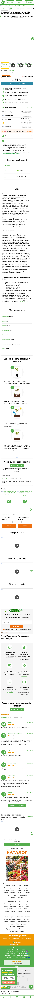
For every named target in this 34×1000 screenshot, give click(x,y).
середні (8, 325)
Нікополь (20, 893)
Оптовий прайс (14, 931)
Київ (20, 885)
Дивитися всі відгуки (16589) (17, 805)
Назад (5, 9)
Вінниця (19, 890)
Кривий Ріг (26, 890)
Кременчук (18, 909)
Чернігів (13, 897)
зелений (21, 170)
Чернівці (28, 906)
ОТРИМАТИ (8, 982)
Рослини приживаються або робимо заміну (16, 92)
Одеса (6, 888)
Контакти (20, 917)
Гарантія (27, 917)
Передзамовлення (11, 929)
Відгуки (19, 919)
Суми (14, 895)
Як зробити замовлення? (17, 926)
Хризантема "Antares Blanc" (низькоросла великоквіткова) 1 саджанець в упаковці (24, 516)
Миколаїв (12, 893)
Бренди (22, 931)
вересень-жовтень (21, 176)
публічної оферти (23, 301)
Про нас (13, 917)
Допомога (24, 924)
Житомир (20, 897)
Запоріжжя (20, 888)
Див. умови (24, 676)
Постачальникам (23, 929)
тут (19, 471)
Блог (6, 917)
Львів (12, 890)
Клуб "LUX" (27, 919)
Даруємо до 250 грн (24, 921)
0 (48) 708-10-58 (10, 953)
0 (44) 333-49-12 (10, 951)
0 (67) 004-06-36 (21, 953)
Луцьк (6, 893)
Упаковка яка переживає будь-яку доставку (16, 102)
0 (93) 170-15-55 (20, 951)
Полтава (27, 893)
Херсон (7, 890)
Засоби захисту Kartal (13, 924)
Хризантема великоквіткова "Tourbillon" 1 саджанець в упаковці (9, 516)
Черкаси (27, 888)
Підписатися (16, 626)
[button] (24, 131)
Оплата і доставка (9, 919)
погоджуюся (9, 629)
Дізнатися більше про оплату (11, 153)
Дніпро (12, 888)
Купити (9, 526)
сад (10, 330)
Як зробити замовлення (24, 973)
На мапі (28, 957)
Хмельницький (23, 895)
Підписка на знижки (10, 921)
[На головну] (3, 2)
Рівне (8, 895)
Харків (26, 885)
